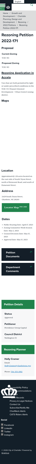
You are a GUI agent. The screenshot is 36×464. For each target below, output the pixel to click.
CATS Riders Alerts (19, 414)
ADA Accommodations (20, 390)
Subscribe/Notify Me (19, 407)
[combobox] (18, 1)
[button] (18, 254)
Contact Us (15, 404)
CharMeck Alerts (18, 411)
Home (5, 13)
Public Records (17, 397)
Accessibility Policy (19, 387)
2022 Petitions (9, 25)
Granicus (5, 453)
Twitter (7, 431)
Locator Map (15, 207)
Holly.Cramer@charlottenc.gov (17, 366)
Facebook (9, 425)
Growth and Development (12, 15)
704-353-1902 (16, 372)
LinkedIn (8, 428)
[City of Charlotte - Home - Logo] (8, 7)
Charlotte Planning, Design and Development (14, 19)
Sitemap (14, 394)
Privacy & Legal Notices (21, 401)
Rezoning (22, 22)
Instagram (9, 435)
